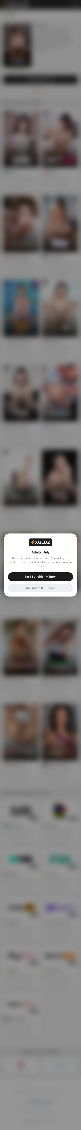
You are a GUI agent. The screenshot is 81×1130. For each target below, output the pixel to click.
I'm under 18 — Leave (40, 588)
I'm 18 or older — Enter (40, 576)
